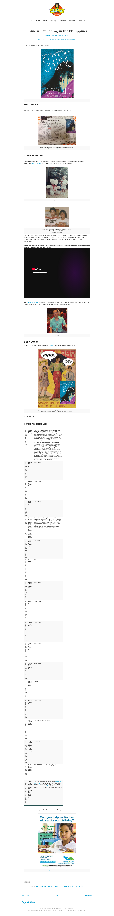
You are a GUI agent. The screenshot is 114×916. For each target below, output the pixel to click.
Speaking (53, 20)
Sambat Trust (46, 786)
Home (57, 895)
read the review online (60, 148)
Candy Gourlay (64, 35)
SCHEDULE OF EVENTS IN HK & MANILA (68, 39)
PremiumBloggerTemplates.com (76, 910)
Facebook (51, 345)
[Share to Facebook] (29, 882)
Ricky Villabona (36, 163)
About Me (39, 886)
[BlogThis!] (26, 882)
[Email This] (25, 882)
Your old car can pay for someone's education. (57, 870)
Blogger (71, 908)
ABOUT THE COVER (41, 39)
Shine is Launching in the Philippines (57, 31)
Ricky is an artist (33, 302)
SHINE (81, 886)
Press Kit (82, 20)
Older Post (88, 895)
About (45, 20)
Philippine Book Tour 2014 (50, 886)
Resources (62, 20)
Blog (31, 20)
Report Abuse (29, 902)
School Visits (74, 886)
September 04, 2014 (51, 35)
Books (38, 20)
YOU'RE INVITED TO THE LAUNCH (53, 39)
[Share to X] (27, 882)
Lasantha (62, 910)
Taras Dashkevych (40, 910)
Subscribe (72, 20)
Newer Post (25, 895)
